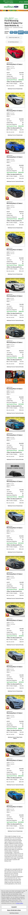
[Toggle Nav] (26, 7)
